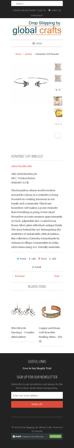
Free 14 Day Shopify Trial (37, 368)
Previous (19, 276)
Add (54, 258)
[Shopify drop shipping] (37, 437)
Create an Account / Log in (29, 10)
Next (57, 276)
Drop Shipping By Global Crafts (36, 427)
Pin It (44, 258)
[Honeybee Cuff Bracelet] (31, 82)
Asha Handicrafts (21, 166)
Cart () (56, 10)
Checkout (37, 16)
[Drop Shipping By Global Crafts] (37, 29)
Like (33, 258)
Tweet (23, 258)
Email (38, 267)
